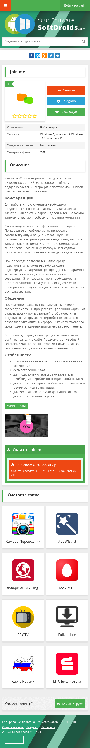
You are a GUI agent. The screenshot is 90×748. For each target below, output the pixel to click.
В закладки (69, 112)
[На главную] (46, 24)
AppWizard (67, 541)
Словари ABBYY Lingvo (23, 588)
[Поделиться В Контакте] (57, 55)
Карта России (23, 681)
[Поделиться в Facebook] (31, 55)
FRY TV (23, 634)
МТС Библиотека (67, 681)
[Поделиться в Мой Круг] (37, 55)
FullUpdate (67, 634)
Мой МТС (67, 588)
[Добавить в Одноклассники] (44, 55)
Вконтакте (48, 727)
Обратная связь (13, 727)
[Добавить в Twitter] (51, 55)
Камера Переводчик (23, 541)
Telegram (69, 101)
